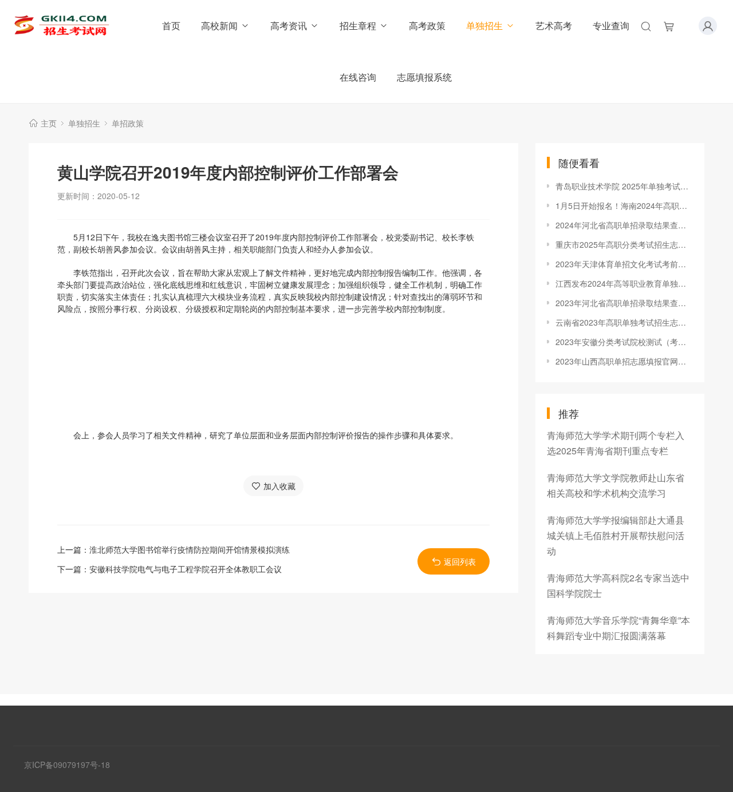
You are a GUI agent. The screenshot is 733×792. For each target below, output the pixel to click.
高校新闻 (219, 25)
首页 (171, 25)
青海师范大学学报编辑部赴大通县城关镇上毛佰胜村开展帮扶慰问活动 (615, 535)
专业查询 (611, 25)
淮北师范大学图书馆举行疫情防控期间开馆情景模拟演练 (189, 549)
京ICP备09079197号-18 (67, 764)
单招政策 (128, 123)
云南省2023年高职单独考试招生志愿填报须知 (624, 322)
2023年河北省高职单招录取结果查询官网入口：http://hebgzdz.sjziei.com (624, 302)
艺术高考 (553, 25)
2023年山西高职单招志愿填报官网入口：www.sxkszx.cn (624, 361)
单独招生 (484, 25)
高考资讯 (288, 25)
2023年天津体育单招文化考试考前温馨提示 (624, 264)
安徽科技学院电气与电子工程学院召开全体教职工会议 (185, 569)
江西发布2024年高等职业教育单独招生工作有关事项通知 (624, 283)
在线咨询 (358, 77)
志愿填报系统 (424, 77)
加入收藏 (279, 486)
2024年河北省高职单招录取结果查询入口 (624, 225)
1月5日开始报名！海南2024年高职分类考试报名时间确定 (624, 205)
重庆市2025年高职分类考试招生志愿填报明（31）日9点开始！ (624, 244)
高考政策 (427, 25)
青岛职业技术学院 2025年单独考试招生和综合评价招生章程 (624, 186)
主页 (49, 123)
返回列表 (460, 561)
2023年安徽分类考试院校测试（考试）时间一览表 (624, 341)
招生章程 (358, 25)
